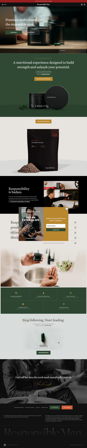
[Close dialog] (67, 209)
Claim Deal (56, 230)
